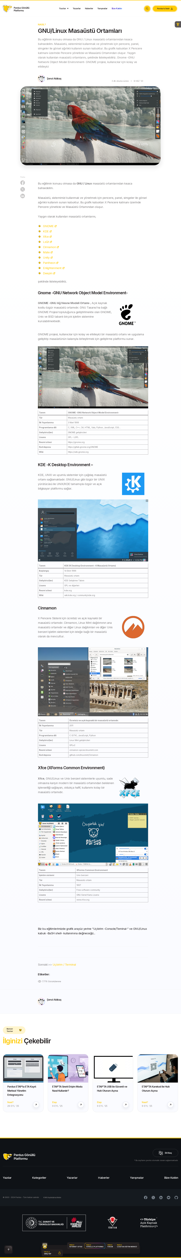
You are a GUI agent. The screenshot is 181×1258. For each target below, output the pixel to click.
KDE (46, 231)
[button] (178, 24)
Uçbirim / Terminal (64, 964)
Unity (46, 257)
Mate (46, 252)
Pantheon (49, 263)
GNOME (48, 226)
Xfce (46, 236)
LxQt (46, 242)
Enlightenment (52, 268)
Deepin (47, 273)
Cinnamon (49, 247)
